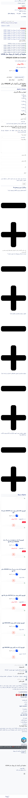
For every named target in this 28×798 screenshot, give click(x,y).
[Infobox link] (13, 666)
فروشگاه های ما (24, 722)
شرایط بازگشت (24, 712)
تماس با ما (25, 711)
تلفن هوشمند (24, 700)
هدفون (26, 704)
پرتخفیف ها (25, 709)
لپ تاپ (25, 702)
